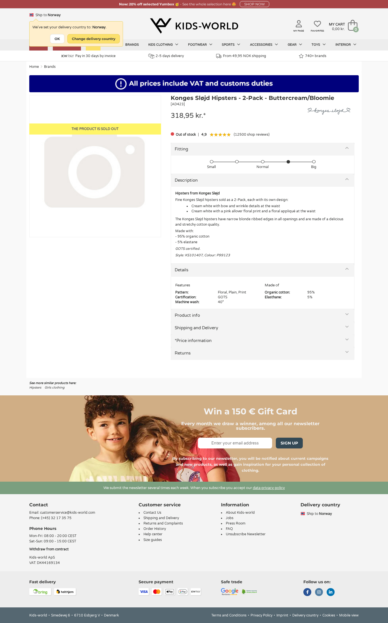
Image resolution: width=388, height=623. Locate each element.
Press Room (235, 523)
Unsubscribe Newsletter (246, 534)
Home (34, 67)
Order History (154, 529)
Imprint (282, 615)
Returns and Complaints (163, 523)
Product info (187, 315)
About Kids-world (240, 513)
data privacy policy (269, 488)
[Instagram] (319, 593)
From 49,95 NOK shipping (244, 56)
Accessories (261, 45)
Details (181, 269)
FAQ (229, 529)
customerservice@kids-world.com (67, 513)
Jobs (229, 518)
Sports (228, 45)
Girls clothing (54, 387)
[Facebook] (307, 593)
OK (57, 39)
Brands (132, 45)
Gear (292, 45)
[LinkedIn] (331, 593)
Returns (183, 353)
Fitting (181, 149)
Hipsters (35, 387)
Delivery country (305, 615)
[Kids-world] (194, 25)
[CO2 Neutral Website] (249, 591)
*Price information (193, 340)
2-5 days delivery (170, 56)
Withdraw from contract (49, 549)
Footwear (198, 45)
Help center (152, 534)
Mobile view (349, 615)
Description (186, 180)
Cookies (328, 615)
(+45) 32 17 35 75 (56, 518)
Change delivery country (93, 39)
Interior (343, 45)
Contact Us (152, 513)
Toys (316, 45)
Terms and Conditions (229, 615)
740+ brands (315, 56)
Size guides (152, 540)
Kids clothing (161, 45)
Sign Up (289, 443)
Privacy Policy (261, 615)
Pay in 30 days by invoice (95, 56)
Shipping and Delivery (196, 327)
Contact (38, 504)
